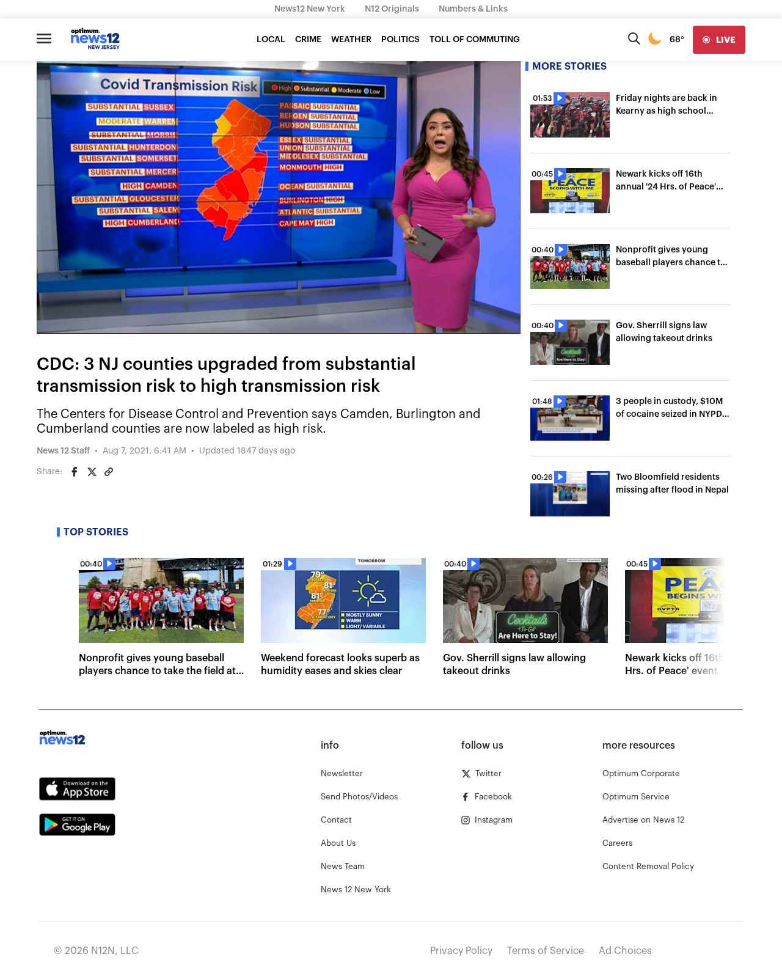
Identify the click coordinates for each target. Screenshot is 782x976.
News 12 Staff (63, 451)
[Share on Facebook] (74, 472)
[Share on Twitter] (92, 472)
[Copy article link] (109, 472)
